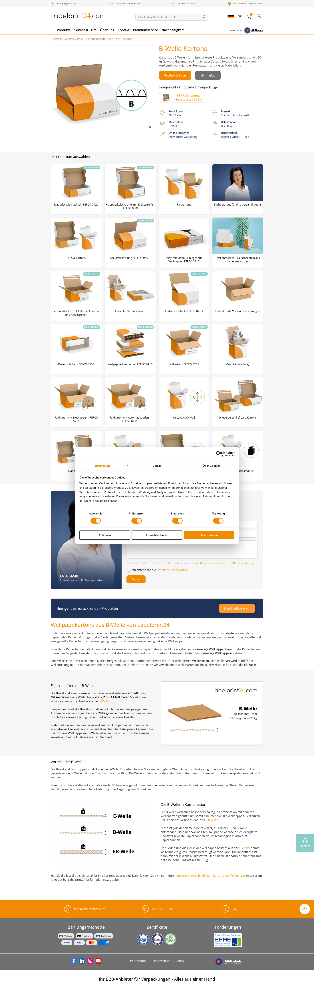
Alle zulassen (209, 535)
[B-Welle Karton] (103, 93)
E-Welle (103, 701)
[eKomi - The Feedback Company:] (305, 863)
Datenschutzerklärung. (172, 570)
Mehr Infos (207, 75)
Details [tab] (157, 465)
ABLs (180, 961)
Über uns (107, 30)
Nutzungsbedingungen (244, 563)
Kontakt (123, 30)
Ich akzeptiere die (160, 570)
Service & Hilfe (85, 30)
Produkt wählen (175, 75)
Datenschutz (161, 961)
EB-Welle (212, 820)
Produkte (64, 30)
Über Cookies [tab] (211, 465)
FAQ (234, 909)
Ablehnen (105, 535)
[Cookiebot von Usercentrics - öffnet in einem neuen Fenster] (219, 454)
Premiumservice (145, 30)
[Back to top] (304, 909)
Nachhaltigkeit (173, 30)
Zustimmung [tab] (102, 465)
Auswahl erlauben (157, 535)
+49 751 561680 (162, 909)
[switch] (136, 521)
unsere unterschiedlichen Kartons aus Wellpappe (211, 876)
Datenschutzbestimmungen (214, 563)
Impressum (138, 961)
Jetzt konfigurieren (236, 608)
